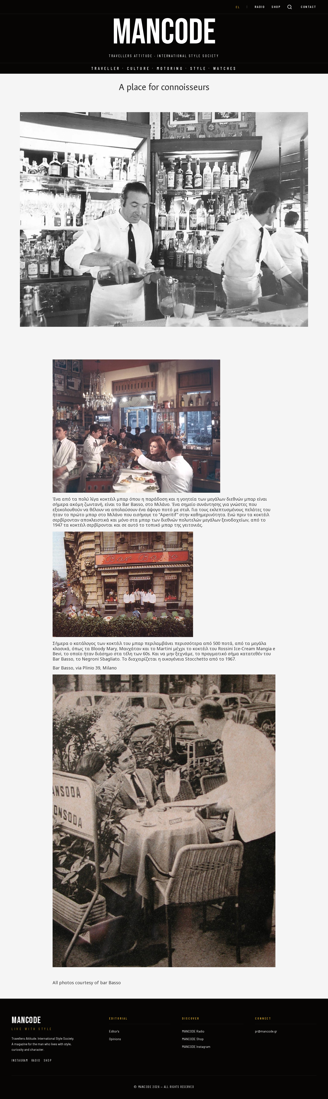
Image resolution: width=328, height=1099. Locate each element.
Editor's (114, 1031)
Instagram (20, 1060)
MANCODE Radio (193, 1031)
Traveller (105, 68)
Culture (138, 68)
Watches (225, 68)
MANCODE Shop (193, 1039)
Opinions (115, 1039)
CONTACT (308, 7)
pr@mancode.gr (266, 1031)
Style (198, 68)
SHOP (276, 7)
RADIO (260, 7)
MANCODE (164, 33)
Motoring (170, 68)
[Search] (289, 7)
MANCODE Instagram (196, 1047)
